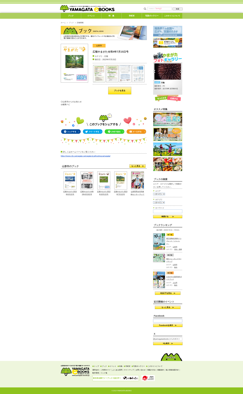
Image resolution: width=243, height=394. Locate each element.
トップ (96, 366)
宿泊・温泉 (178, 249)
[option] (167, 76)
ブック (71, 16)
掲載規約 (160, 370)
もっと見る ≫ (137, 166)
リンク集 (104, 373)
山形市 (175, 247)
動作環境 (95, 373)
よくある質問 (117, 370)
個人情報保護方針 (172, 370)
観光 (175, 267)
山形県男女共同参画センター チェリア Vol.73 (137, 194)
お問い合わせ (141, 370)
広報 (106, 56)
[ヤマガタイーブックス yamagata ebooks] (87, 7)
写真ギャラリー (152, 16)
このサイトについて (172, 16)
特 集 (111, 16)
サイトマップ (129, 370)
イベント (91, 16)
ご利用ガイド (106, 370)
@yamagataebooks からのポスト (166, 339)
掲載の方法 (151, 370)
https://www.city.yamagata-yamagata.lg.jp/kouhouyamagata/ (85, 156)
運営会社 (95, 370)
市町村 (132, 16)
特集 (121, 366)
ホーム (63, 23)
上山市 (175, 283)
